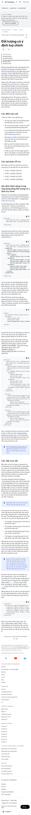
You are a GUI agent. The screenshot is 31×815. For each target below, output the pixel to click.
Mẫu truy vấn (11, 141)
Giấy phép (14, 800)
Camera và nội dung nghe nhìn (9, 697)
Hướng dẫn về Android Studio (9, 748)
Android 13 (4, 736)
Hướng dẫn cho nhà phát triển (9, 751)
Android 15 (4, 731)
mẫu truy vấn (13, 99)
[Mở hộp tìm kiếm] (17, 2)
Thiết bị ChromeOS (6, 714)
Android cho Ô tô (5, 717)
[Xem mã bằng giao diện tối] (27, 216)
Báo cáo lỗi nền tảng (6, 766)
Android (3, 667)
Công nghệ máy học (6, 692)
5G (2, 702)
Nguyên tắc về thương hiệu (9, 803)
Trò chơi (3, 689)
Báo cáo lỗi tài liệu (6, 768)
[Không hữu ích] (26, 37)
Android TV (4, 719)
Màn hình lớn (4, 709)
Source (3, 674)
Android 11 (4, 742)
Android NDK (4, 759)
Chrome (3, 786)
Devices (13, 8)
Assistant (22, 8)
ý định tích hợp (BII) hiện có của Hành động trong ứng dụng (15, 71)
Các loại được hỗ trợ (14, 134)
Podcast (3, 682)
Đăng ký (25, 807)
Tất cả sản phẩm (5, 794)
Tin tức (3, 677)
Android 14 (4, 734)
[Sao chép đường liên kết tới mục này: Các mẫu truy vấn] (19, 461)
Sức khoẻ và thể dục (6, 694)
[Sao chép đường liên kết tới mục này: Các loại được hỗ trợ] (22, 162)
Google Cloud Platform (7, 792)
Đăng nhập (26, 2)
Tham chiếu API (5, 754)
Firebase (3, 789)
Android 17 (4, 726)
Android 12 (4, 739)
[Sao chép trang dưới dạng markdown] (8, 49)
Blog (2, 680)
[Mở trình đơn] (2, 2)
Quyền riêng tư (5, 699)
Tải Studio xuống (5, 756)
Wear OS (3, 711)
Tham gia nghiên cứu (6, 773)
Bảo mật (3, 672)
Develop (5, 8)
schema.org (4, 167)
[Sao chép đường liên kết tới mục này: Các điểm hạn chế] (19, 114)
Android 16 (4, 729)
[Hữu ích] (26, 35)
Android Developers (6, 29)
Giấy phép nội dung (22, 647)
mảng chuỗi (25, 483)
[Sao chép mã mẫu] (29, 216)
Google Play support (6, 771)
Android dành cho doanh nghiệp (9, 669)
